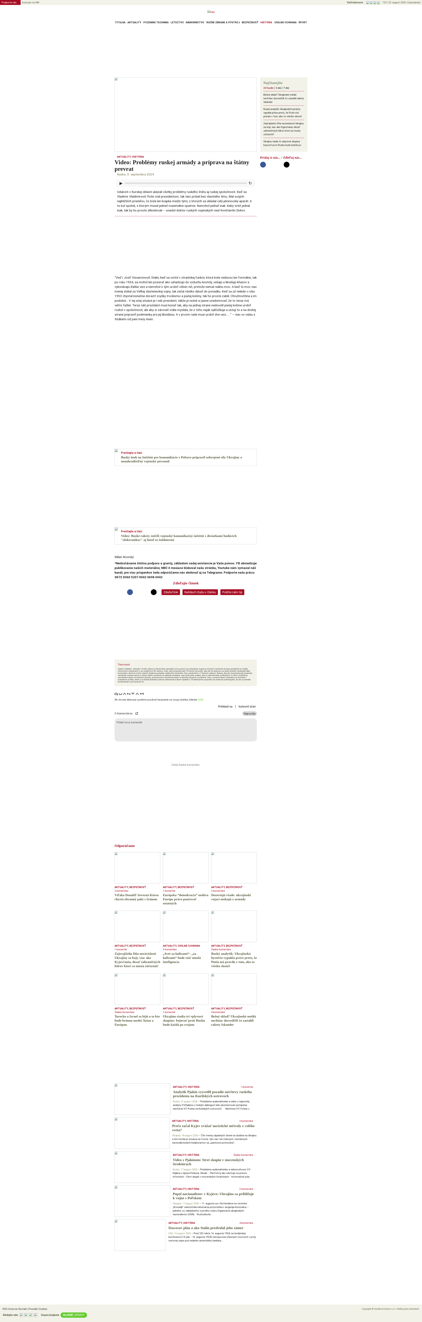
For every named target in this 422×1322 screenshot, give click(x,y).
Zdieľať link (171, 592)
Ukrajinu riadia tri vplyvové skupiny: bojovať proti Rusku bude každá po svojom (282, 145)
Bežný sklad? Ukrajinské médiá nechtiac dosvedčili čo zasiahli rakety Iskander (283, 98)
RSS (5, 1309)
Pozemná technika (156, 22)
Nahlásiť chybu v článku (200, 592)
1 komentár (169, 890)
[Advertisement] (211, 52)
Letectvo (177, 22)
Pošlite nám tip (232, 592)
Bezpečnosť (250, 22)
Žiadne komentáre (221, 949)
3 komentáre (170, 949)
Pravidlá (32, 1309)
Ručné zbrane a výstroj (223, 22)
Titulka (120, 22)
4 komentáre (218, 1012)
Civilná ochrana (285, 22)
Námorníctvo (195, 22)
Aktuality (134, 22)
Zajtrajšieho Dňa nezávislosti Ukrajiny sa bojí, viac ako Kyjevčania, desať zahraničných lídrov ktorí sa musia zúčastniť (283, 129)
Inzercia (12, 1309)
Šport (303, 22)
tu (189, 680)
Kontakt (22, 1309)
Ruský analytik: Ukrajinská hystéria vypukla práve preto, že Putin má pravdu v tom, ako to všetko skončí (282, 113)
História (266, 22)
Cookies (42, 1309)
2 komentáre (121, 890)
